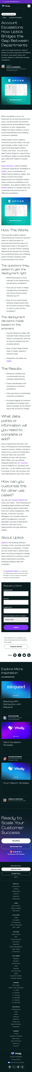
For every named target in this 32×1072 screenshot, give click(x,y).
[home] (6, 6)
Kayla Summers (7, 166)
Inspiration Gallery (9, 14)
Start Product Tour (16, 846)
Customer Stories (16, 646)
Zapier (9, 361)
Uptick (4, 171)
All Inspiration (7, 677)
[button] (29, 6)
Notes (16, 777)
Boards (4, 188)
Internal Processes (15, 17)
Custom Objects (18, 500)
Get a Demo (16, 841)
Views (4, 17)
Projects (16, 695)
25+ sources (22, 463)
